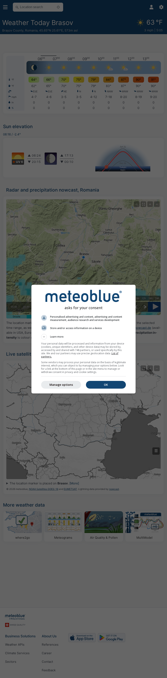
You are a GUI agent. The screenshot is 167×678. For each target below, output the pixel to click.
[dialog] (83, 339)
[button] (83, 337)
